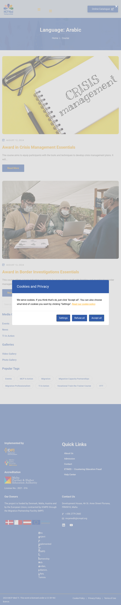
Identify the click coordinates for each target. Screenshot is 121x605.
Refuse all (79, 318)
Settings (63, 318)
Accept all (96, 318)
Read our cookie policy (83, 304)
